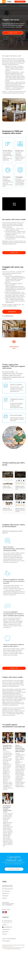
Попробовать (20, 1)
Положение (21, 947)
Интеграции (5, 895)
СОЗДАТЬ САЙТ (12, 33)
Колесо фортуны (6, 941)
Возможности (5, 893)
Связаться (4, 924)
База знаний (5, 931)
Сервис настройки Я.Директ (9, 938)
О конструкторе (6, 891)
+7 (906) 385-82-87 (8, 316)
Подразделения (6, 929)
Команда (4, 898)
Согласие (4, 948)
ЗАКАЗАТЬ (12, 312)
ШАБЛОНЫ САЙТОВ (14, 869)
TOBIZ (9, 2)
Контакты (4, 934)
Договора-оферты (9, 946)
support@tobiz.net (8, 927)
